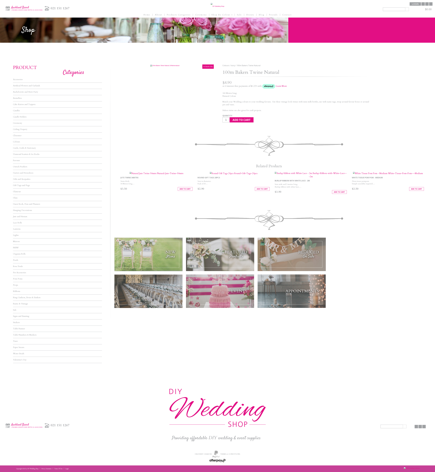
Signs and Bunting (21, 316)
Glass (15, 198)
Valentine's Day (20, 360)
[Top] (426, 466)
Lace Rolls (17, 223)
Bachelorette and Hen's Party (25, 92)
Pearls (15, 260)
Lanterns (17, 229)
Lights (16, 235)
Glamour (17, 192)
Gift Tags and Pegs (21, 185)
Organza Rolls (19, 254)
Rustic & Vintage (20, 304)
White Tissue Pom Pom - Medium (367, 177)
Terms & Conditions (230, 454)
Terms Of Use (58, 469)
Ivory (233, 65)
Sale (14, 310)
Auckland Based (26, 8)
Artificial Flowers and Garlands (26, 86)
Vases (15, 341)
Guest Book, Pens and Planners (26, 204)
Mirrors (16, 241)
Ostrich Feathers (20, 167)
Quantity (227, 116)
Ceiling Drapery (20, 129)
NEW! (16, 248)
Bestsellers (17, 98)
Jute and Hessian (20, 217)
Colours (16, 142)
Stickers (16, 322)
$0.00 (428, 9)
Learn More (281, 86)
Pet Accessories (19, 273)
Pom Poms (17, 279)
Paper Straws (18, 347)
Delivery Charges (203, 454)
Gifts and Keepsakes (21, 179)
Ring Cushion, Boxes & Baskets (26, 298)
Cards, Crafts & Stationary (24, 148)
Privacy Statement (46, 469)
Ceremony (17, 123)
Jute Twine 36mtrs (129, 177)
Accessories (18, 79)
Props (15, 285)
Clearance (17, 136)
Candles (16, 111)
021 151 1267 (60, 8)
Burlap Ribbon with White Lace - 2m (292, 180)
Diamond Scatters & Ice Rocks (26, 154)
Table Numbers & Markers (24, 335)
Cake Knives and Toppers (24, 104)
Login (415, 4)
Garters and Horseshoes (23, 173)
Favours (16, 160)
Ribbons (16, 291)
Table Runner (19, 329)
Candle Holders (20, 117)
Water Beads (18, 354)
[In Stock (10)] (164, 65)
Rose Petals (18, 266)
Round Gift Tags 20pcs (209, 177)
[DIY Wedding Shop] (217, 6)
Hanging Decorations (22, 210)
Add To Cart (185, 189)
